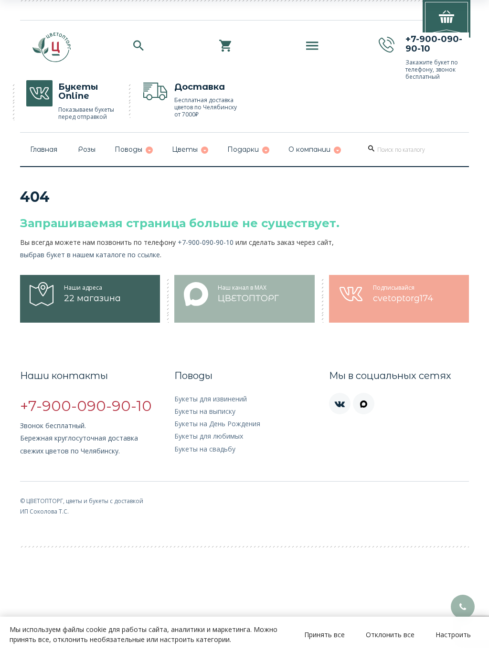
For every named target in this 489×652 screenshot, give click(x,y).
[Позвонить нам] (463, 607)
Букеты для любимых (208, 436)
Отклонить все (390, 634)
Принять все (324, 634)
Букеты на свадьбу (204, 448)
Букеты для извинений (210, 398)
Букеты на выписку (204, 411)
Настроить (453, 634)
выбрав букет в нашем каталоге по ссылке (90, 254)
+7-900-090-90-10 (206, 242)
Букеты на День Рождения (217, 423)
